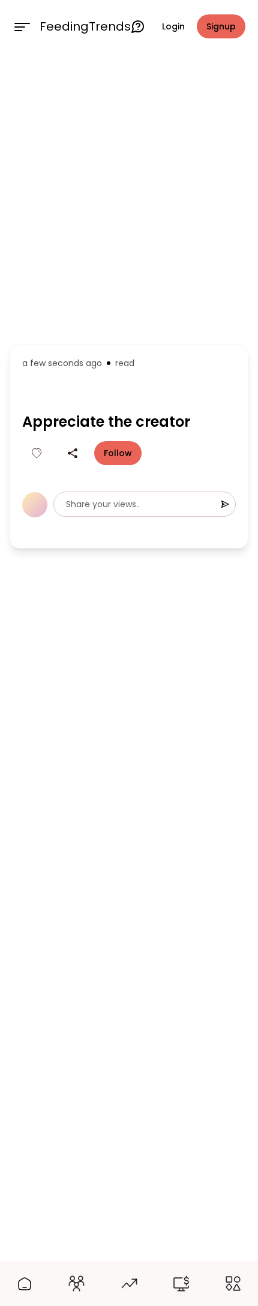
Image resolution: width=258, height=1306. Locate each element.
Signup (221, 26)
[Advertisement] (129, 196)
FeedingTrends (85, 26)
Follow (118, 453)
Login (173, 26)
